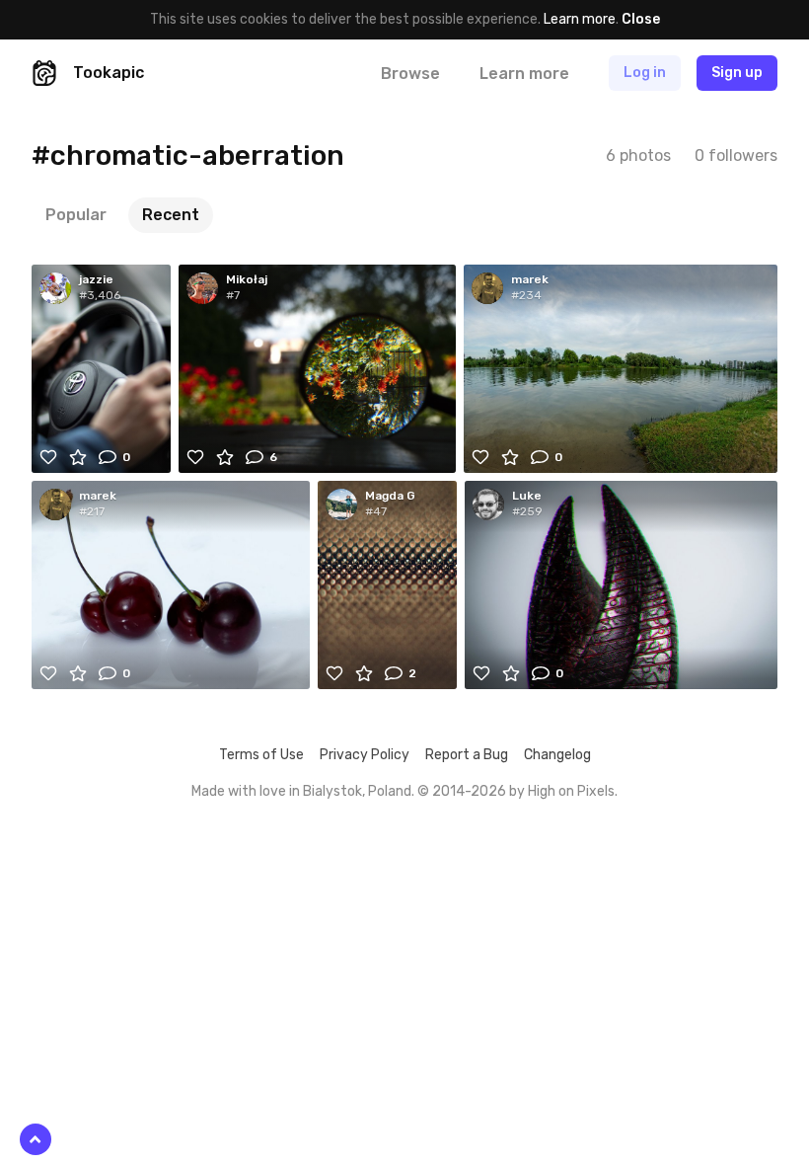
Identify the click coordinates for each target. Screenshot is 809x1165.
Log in (645, 72)
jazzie (96, 279)
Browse (410, 73)
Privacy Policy (364, 754)
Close (641, 19)
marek (530, 279)
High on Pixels (571, 791)
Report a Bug (466, 754)
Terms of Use (261, 754)
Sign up (737, 72)
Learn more (580, 19)
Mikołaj (246, 279)
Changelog (557, 754)
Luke (527, 496)
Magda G (390, 496)
